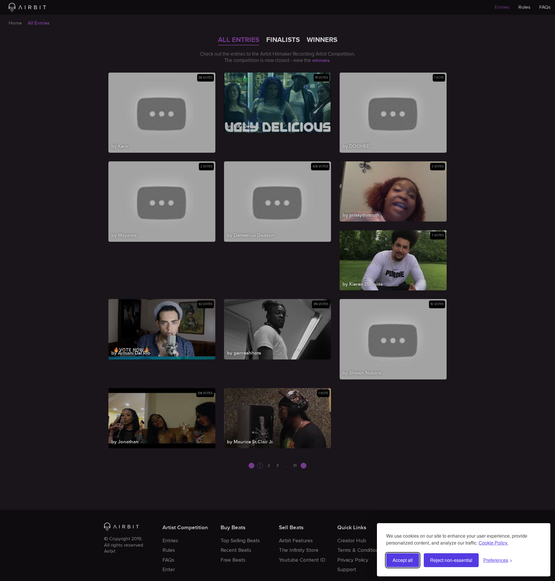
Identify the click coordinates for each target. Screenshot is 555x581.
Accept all (403, 560)
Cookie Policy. (493, 542)
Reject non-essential (451, 560)
